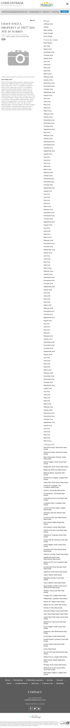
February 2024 (48, 114)
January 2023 (48, 138)
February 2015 (48, 407)
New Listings (48, 30)
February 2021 (48, 209)
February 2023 (48, 135)
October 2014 (48, 419)
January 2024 (48, 117)
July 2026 (47, 46)
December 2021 (49, 179)
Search (64, 11)
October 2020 (48, 219)
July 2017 (47, 324)
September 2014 (49, 422)
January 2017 (48, 339)
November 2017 (49, 311)
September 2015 (49, 385)
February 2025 (48, 77)
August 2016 (48, 354)
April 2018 (47, 302)
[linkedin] (39, 709)
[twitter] (35, 709)
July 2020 (47, 228)
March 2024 (48, 111)
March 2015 (47, 404)
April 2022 (47, 166)
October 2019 (48, 246)
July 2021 (47, 194)
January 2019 (48, 274)
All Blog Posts (48, 24)
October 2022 (48, 148)
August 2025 (48, 58)
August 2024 (48, 95)
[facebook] (31, 709)
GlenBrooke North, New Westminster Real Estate (52, 558)
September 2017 (49, 317)
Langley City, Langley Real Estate (55, 595)
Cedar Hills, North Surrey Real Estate (56, 482)
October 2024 (48, 89)
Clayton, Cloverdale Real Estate (54, 490)
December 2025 (49, 52)
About (9, 683)
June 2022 (47, 160)
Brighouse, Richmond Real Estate (55, 470)
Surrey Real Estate (50, 649)
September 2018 (49, 287)
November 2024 (49, 86)
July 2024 (47, 98)
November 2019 (49, 243)
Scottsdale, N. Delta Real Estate (54, 636)
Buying (50, 680)
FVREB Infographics (35, 680)
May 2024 (47, 105)
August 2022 (48, 154)
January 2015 (48, 410)
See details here (6, 79)
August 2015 (48, 388)
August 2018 (48, 290)
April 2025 (47, 71)
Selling (60, 680)
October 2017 (48, 314)
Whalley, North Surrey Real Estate (55, 665)
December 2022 (49, 142)
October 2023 (48, 126)
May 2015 (47, 398)
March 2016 (47, 370)
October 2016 (48, 348)
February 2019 (48, 271)
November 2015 (49, 379)
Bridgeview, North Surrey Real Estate (56, 467)
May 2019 (47, 262)
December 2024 (49, 83)
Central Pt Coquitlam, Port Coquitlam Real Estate (52, 486)
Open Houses (48, 33)
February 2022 (48, 172)
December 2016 (49, 342)
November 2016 (49, 345)
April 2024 (47, 108)
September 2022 (49, 151)
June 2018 (47, 296)
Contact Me (47, 683)
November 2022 (49, 145)
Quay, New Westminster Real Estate (56, 614)
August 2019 (48, 253)
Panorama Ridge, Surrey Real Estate (56, 611)
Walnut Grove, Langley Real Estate (55, 657)
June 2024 (47, 101)
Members (60, 683)
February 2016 (48, 373)
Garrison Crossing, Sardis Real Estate (56, 554)
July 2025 (47, 61)
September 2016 (49, 351)
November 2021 (49, 182)
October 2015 (48, 382)
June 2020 (47, 231)
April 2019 (47, 265)
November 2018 (49, 280)
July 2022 (47, 157)
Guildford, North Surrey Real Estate (55, 572)
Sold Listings (48, 36)
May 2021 (47, 200)
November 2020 (49, 216)
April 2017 (47, 333)
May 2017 (47, 330)
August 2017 (48, 320)
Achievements (21, 683)
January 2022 (48, 175)
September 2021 (49, 188)
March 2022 (47, 169)
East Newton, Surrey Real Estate (54, 527)
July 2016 (47, 357)
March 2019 (47, 268)
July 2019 (47, 256)
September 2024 (49, 92)
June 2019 (47, 259)
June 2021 (47, 197)
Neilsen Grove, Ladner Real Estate (55, 605)
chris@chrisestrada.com (35, 700)
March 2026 (48, 49)
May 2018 (47, 299)
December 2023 (49, 120)
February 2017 (48, 336)
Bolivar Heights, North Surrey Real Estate (18, 36)
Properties (18, 680)
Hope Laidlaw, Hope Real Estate (54, 583)
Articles (46, 27)
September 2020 (49, 222)
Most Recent (48, 43)
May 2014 (47, 435)
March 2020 (48, 237)
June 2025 (47, 64)
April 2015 (47, 401)
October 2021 (48, 185)
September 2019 (49, 249)
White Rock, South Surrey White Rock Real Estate (54, 668)
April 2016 (47, 367)
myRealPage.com (35, 717)
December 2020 (49, 212)
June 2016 (47, 361)
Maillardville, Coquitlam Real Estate (55, 598)
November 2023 (49, 123)
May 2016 (47, 364)
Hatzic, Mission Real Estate (53, 575)
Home (7, 680)
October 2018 (48, 283)
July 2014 (47, 428)
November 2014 (49, 416)
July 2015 (47, 391)
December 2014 (49, 413)
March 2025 (47, 74)
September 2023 (49, 129)
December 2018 (49, 277)
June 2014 (47, 431)
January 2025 (48, 80)
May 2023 (47, 132)
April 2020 (47, 234)
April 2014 (47, 438)
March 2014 (47, 441)
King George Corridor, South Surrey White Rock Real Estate (55, 586)
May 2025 (47, 67)
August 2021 (48, 191)
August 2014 (48, 425)
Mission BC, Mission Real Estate (54, 602)
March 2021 (47, 206)
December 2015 (49, 376)
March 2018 (47, 305)
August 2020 (48, 225)
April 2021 (47, 203)
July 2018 (47, 293)
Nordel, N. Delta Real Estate (53, 608)
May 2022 (47, 163)
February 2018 (48, 308)
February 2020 (48, 240)
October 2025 (48, 55)
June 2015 (47, 394)
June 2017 (47, 327)
